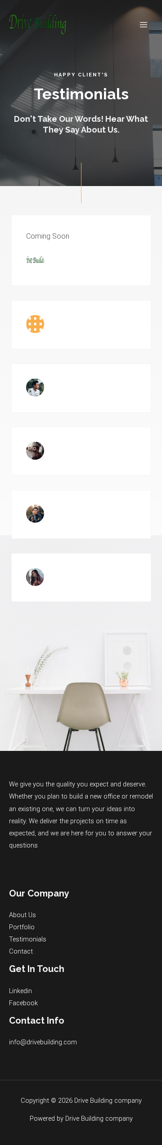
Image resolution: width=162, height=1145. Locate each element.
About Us (22, 915)
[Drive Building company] (38, 25)
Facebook (23, 1003)
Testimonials (27, 939)
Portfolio (22, 927)
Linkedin (20, 991)
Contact (21, 951)
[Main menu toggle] (143, 24)
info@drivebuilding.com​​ (43, 1042)
